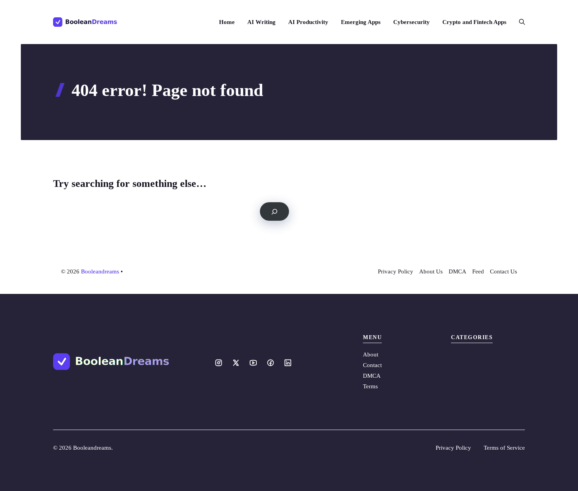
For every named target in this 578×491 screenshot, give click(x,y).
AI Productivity (308, 22)
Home (227, 22)
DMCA (457, 271)
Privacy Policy (395, 271)
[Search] (274, 211)
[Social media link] (219, 363)
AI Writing (261, 22)
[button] (519, 22)
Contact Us (503, 271)
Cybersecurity (411, 22)
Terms (370, 386)
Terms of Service (504, 448)
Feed (478, 271)
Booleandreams (100, 271)
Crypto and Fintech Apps (474, 22)
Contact (372, 365)
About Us (431, 271)
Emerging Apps (361, 22)
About (370, 354)
